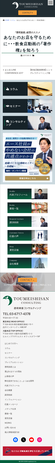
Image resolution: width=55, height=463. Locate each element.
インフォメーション (13, 399)
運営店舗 (8, 418)
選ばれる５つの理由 (13, 371)
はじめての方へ (11, 343)
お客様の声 (9, 376)
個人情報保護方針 (12, 432)
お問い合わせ (10, 427)
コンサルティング (12, 357)
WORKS (8, 422)
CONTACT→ (27, 12)
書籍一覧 (8, 413)
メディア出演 (10, 408)
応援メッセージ (11, 404)
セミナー (8, 352)
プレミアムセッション (14, 362)
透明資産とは (10, 366)
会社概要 (8, 390)
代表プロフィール (12, 385)
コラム (7, 348)
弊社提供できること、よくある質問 (19, 380)
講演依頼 (8, 394)
